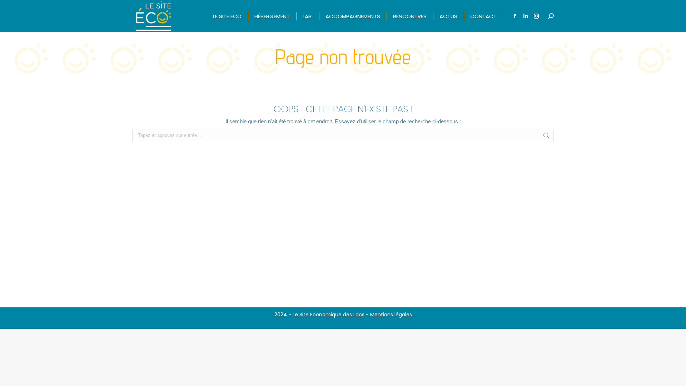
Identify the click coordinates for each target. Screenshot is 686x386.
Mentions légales (391, 314)
